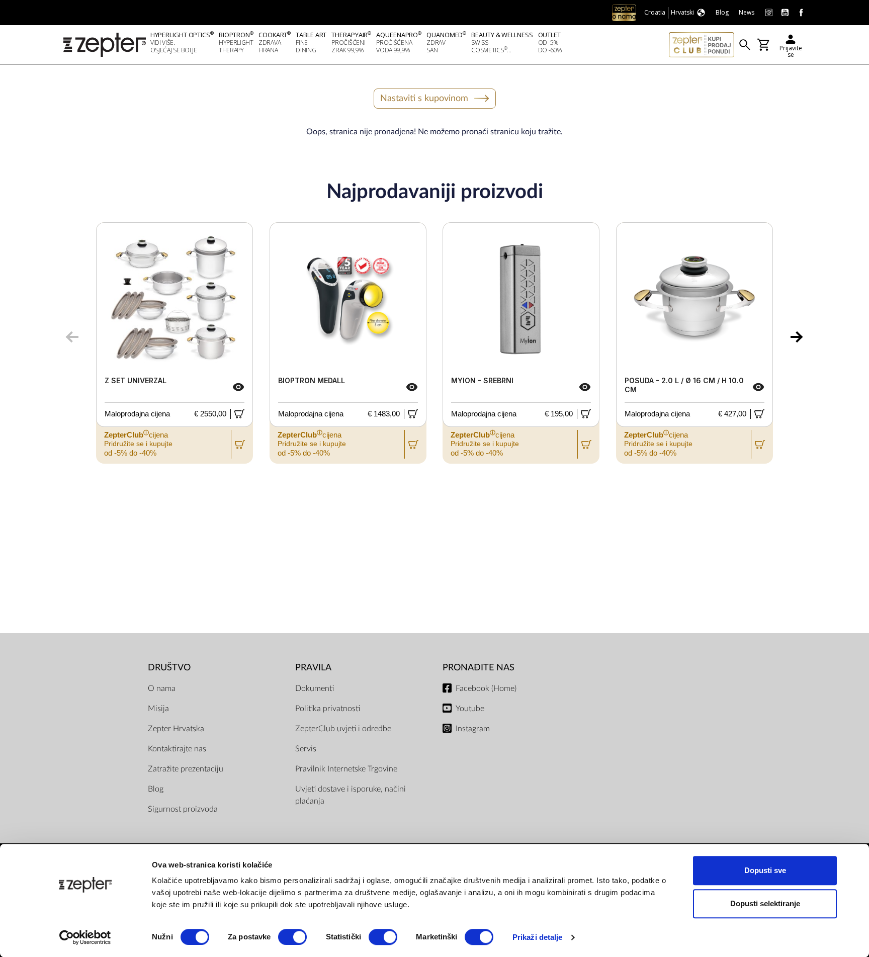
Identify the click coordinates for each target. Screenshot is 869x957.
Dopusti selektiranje (765, 903)
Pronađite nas (478, 667)
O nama (162, 688)
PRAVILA (313, 667)
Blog (155, 789)
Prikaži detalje (537, 937)
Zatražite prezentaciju (185, 769)
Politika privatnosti (327, 709)
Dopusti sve (765, 870)
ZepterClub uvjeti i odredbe (343, 729)
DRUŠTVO (169, 667)
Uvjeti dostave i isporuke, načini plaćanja (350, 795)
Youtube (470, 709)
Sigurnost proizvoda (183, 809)
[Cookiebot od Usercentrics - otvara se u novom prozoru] (85, 937)
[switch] (292, 937)
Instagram (473, 729)
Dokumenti (314, 688)
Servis (305, 749)
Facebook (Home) (486, 688)
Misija (158, 709)
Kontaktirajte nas (177, 749)
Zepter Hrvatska (176, 729)
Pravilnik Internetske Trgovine (346, 769)
